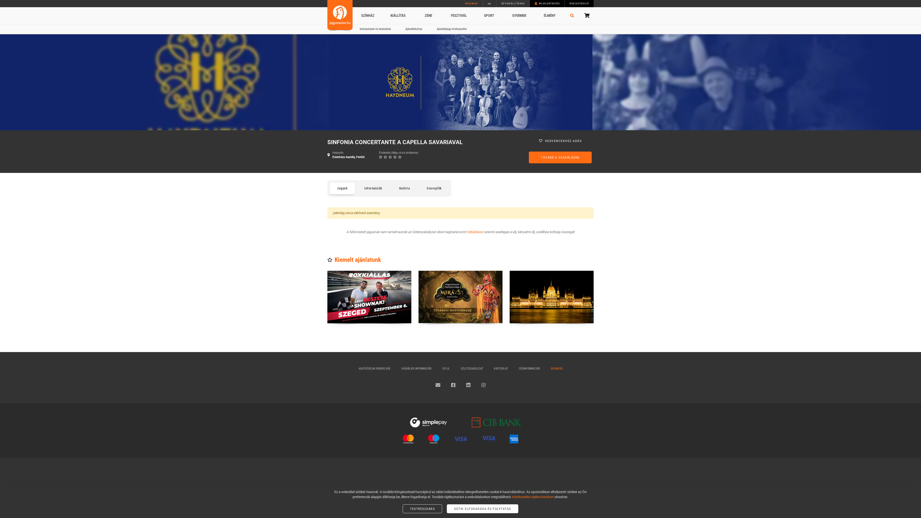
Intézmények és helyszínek (375, 29)
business (471, 3)
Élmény (549, 15)
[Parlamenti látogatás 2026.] (552, 297)
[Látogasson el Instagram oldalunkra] (483, 385)
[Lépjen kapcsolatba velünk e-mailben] (438, 385)
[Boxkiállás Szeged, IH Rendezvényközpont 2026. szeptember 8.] (369, 297)
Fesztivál (459, 15)
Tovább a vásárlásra (560, 157)
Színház (367, 15)
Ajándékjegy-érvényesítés (452, 29)
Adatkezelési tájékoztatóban (533, 497)
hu (489, 3)
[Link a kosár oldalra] (586, 16)
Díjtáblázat (475, 232)
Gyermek (519, 15)
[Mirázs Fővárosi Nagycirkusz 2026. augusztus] (460, 297)
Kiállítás (398, 15)
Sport (489, 15)
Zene (428, 15)
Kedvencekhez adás (563, 141)
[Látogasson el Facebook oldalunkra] (453, 385)
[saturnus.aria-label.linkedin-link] (468, 385)
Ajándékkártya (413, 29)
